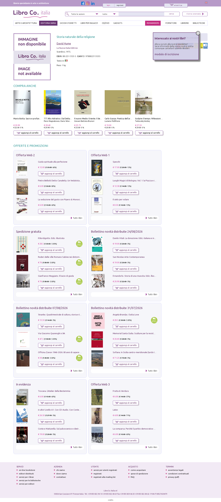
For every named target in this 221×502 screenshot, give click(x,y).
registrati (119, 5)
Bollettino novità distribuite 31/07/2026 (117, 308)
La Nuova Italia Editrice (67, 48)
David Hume (64, 43)
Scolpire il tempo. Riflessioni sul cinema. (153, 119)
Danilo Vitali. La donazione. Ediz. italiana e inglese (136, 238)
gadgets (117, 23)
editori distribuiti (26, 474)
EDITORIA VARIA (48, 23)
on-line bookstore (27, 470)
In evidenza (23, 384)
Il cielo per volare (121, 199)
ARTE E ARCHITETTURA (26, 23)
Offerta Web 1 (100, 155)
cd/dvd (105, 23)
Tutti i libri (77, 218)
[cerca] (171, 14)
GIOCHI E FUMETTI (68, 23)
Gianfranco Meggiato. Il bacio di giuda (56, 276)
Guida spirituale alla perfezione (52, 162)
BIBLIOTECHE (199, 23)
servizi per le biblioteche (30, 480)
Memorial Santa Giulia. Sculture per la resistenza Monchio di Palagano (145, 333)
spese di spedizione (139, 474)
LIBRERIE (185, 23)
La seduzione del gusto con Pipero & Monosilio (60, 199)
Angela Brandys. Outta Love (126, 314)
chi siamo (60, 470)
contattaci (61, 477)
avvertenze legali (175, 470)
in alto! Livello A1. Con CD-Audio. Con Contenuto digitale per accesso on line (73, 410)
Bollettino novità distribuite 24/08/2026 (117, 231)
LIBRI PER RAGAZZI (89, 23)
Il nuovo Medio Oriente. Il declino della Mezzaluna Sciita (99, 119)
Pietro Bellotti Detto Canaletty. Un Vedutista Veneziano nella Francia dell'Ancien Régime (79, 180)
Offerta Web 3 (100, 384)
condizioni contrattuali (178, 474)
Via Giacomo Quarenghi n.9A (51, 333)
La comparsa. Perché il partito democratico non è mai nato (140, 429)
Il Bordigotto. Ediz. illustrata (51, 238)
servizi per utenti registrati (105, 470)
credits (110, 500)
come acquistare (138, 470)
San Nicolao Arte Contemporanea (128, 257)
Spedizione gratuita (28, 231)
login (108, 5)
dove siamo (61, 474)
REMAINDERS (153, 23)
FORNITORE (171, 23)
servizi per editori (26, 484)
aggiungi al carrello (30, 133)
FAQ (132, 477)
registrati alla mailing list (105, 477)
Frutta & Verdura (121, 391)
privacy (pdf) (173, 477)
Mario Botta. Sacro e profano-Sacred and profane (36, 119)
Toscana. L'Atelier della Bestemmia (54, 391)
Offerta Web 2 (25, 155)
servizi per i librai (26, 477)
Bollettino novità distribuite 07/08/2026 (42, 308)
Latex (115, 410)
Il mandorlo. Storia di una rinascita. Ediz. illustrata (136, 276)
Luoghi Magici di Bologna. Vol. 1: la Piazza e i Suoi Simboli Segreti (143, 180)
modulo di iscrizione (167, 54)
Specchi (116, 162)
